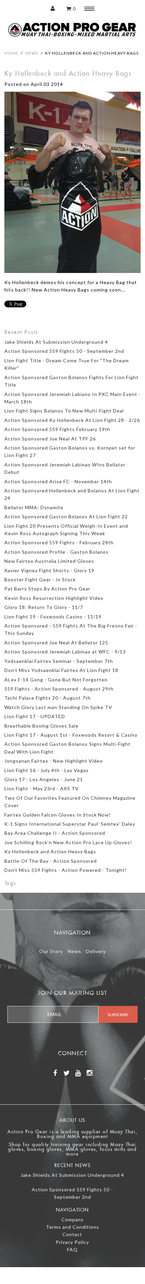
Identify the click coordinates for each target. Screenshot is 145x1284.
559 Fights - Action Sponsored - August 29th (59, 689)
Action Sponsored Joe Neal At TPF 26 (50, 438)
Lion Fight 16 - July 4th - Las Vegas (46, 770)
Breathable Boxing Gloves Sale (41, 726)
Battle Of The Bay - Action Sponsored (50, 861)
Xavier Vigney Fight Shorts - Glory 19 (49, 570)
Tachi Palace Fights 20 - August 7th (47, 698)
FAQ (72, 1249)
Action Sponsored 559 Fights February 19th (57, 429)
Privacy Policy (72, 1242)
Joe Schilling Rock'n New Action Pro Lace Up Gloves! (68, 842)
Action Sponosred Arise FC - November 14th (58, 481)
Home (11, 53)
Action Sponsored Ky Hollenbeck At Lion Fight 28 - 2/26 (72, 420)
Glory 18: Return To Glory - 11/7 (43, 607)
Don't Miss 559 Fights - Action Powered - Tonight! (65, 870)
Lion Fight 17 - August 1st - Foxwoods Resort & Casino (71, 735)
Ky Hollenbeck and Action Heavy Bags (50, 851)
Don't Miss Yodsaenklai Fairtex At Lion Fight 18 (61, 670)
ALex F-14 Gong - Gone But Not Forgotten (56, 679)
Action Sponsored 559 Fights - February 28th (59, 542)
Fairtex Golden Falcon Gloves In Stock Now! (57, 815)
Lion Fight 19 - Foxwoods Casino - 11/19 (53, 616)
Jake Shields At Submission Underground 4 (56, 342)
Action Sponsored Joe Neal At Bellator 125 (56, 642)
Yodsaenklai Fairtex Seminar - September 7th (58, 661)
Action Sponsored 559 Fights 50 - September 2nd (64, 351)
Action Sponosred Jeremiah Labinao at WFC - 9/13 (65, 651)
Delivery (96, 951)
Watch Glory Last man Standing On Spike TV (58, 707)
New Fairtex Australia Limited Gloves (49, 561)
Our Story (51, 951)
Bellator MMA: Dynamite (33, 507)
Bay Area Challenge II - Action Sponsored (54, 833)
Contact (72, 1234)
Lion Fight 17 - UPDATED (34, 716)
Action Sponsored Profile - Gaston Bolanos (56, 552)
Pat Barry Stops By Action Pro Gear (47, 588)
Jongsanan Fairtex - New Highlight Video (53, 761)
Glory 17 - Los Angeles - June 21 (43, 779)
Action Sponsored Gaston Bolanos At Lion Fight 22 (66, 516)
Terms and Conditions (72, 1227)
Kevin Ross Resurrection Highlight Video (54, 598)
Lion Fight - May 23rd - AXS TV (41, 788)
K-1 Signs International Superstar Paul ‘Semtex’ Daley (69, 824)
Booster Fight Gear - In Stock (40, 579)
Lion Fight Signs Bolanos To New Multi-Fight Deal (64, 411)
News (31, 53)
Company (72, 1219)
